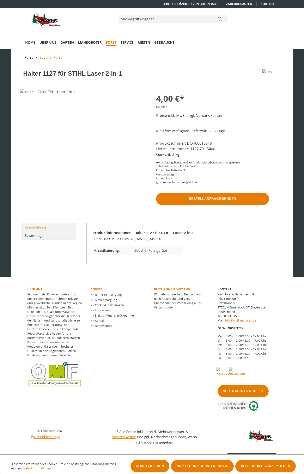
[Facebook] (224, 371)
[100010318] (84, 133)
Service (96, 289)
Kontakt (268, 4)
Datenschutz (103, 326)
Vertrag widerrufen (243, 391)
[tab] (48, 227)
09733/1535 (232, 316)
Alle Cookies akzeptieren (265, 466)
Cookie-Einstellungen (109, 305)
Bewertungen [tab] (35, 235)
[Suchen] (220, 19)
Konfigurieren (150, 466)
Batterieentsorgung (108, 295)
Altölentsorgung (105, 300)
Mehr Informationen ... (38, 468)
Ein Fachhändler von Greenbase (191, 4)
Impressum (102, 310)
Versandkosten (124, 436)
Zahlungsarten (239, 4)
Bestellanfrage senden (212, 199)
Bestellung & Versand (172, 289)
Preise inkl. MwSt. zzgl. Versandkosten (189, 115)
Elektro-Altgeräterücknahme (114, 315)
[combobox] (165, 19)
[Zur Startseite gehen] (46, 18)
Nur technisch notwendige (202, 466)
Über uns (34, 289)
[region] (84, 133)
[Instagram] (237, 371)
